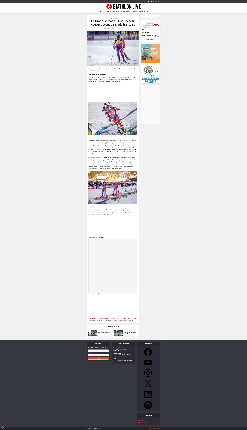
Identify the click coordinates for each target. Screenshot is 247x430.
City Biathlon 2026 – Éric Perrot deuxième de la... (104, 333)
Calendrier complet (150, 39)
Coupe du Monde (113, 18)
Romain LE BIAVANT (118, 28)
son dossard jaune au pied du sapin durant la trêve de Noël (109, 144)
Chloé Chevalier (113, 318)
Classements (150, 25)
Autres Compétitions (102, 331)
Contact (146, 428)
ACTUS (100, 12)
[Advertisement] (112, 93)
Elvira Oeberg (122, 318)
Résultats (145, 25)
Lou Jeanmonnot (102, 320)
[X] (148, 388)
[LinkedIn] (148, 399)
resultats (120, 320)
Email (89, 353)
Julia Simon (130, 318)
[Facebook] (148, 356)
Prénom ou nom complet (93, 349)
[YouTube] (148, 367)
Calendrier (156, 25)
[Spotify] (148, 409)
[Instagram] (148, 378)
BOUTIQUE (142, 12)
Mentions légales (152, 428)
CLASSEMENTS (125, 12)
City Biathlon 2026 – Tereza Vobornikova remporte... (130, 333)
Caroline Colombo (103, 318)
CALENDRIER (108, 12)
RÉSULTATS (116, 12)
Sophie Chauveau (128, 320)
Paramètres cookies (142, 422)
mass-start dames (112, 320)
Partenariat (158, 428)
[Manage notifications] (2, 427)
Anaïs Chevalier (93, 318)
